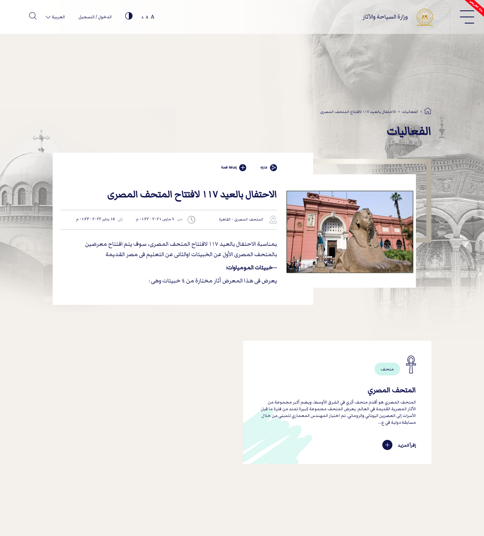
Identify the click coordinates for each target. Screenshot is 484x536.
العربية (58, 16)
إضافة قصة (229, 167)
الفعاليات (410, 112)
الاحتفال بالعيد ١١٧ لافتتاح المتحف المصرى (358, 112)
